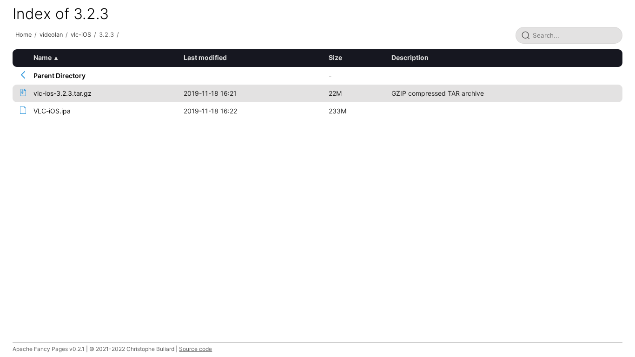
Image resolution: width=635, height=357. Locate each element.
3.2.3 (106, 34)
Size (335, 57)
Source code (195, 348)
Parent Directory (59, 75)
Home (23, 34)
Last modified (205, 57)
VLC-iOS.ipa (52, 111)
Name (42, 57)
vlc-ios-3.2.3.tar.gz (62, 93)
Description (410, 57)
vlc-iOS (81, 34)
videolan (51, 34)
